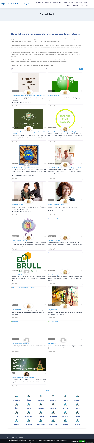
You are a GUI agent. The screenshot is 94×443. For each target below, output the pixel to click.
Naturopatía (14, 270)
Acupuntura (51, 90)
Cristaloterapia (15, 236)
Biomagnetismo (52, 236)
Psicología (51, 199)
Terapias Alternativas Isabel (20, 343)
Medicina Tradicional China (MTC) (56, 163)
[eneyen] (29, 374)
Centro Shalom (52, 309)
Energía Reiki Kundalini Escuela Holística (24, 377)
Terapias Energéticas (54, 240)
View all (47, 390)
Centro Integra (52, 343)
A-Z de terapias (39, 2)
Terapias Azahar (17, 309)
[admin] (29, 340)
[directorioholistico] (29, 92)
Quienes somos (78, 2)
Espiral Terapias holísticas (19, 240)
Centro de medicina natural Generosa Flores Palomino (28, 95)
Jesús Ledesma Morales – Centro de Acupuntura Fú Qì (64, 168)
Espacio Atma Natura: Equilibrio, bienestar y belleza (64, 132)
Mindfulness (14, 199)
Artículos (71, 2)
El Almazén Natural (54, 95)
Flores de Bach (52, 127)
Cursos (81, 5)
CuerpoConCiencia (17, 204)
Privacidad (75, 5)
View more (43, 441)
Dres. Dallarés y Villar (54, 275)
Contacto (69, 5)
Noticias (85, 2)
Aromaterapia (15, 90)
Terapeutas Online (57, 2)
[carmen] (29, 164)
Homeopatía (51, 270)
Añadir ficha (48, 2)
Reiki (13, 373)
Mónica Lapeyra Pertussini (56, 204)
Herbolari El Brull (17, 275)
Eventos (65, 2)
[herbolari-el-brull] (29, 271)
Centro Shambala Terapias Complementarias (25, 168)
